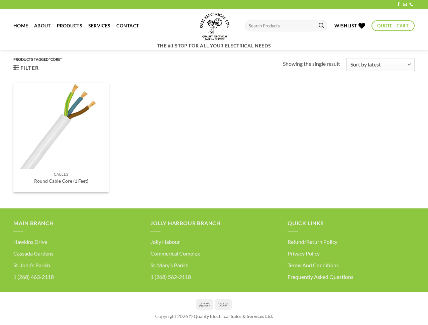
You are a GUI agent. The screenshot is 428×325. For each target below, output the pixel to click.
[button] (25, 67)
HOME (20, 25)
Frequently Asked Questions (320, 277)
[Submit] (321, 25)
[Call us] (411, 4)
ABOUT (42, 25)
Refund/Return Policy (312, 241)
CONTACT (127, 25)
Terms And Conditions (313, 265)
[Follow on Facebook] (399, 4)
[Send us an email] (405, 4)
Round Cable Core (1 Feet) (61, 181)
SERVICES (99, 25)
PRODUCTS (69, 25)
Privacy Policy (304, 253)
